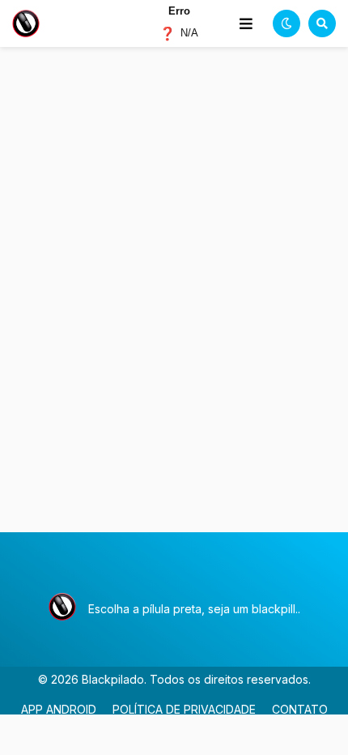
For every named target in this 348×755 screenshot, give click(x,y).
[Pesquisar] (322, 23)
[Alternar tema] (286, 23)
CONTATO (300, 709)
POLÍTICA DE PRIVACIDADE (184, 709)
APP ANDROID (58, 709)
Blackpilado (113, 679)
